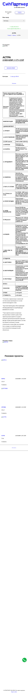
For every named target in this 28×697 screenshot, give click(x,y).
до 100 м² (16, 76)
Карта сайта (14, 691)
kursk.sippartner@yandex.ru (14, 28)
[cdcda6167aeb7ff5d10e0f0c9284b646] (7, 51)
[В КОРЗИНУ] (14, 348)
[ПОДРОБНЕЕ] (13, 366)
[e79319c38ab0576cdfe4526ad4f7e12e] (5, 47)
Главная (9, 35)
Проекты (14, 35)
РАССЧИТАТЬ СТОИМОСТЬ (20, 12)
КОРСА (3, 378)
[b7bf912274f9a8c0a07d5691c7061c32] (7, 48)
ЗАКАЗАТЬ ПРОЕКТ (11, 68)
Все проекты (14, 447)
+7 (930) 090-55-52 (14, 26)
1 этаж (12, 76)
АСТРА (3, 435)
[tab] (14, 84)
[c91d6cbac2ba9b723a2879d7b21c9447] (7, 50)
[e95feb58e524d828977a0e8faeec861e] (7, 52)
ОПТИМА (3, 407)
